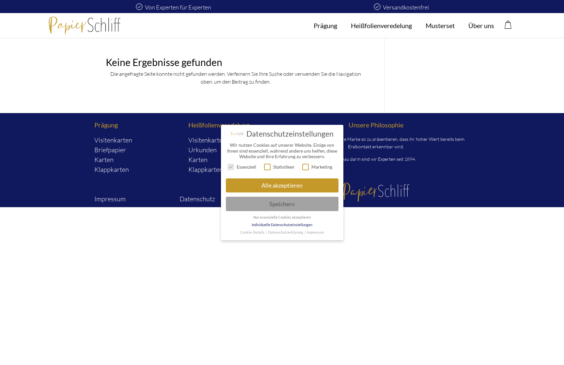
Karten (104, 160)
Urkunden (202, 150)
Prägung (325, 25)
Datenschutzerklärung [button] (286, 232)
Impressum (110, 199)
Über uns (481, 25)
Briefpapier (110, 150)
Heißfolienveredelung (381, 25)
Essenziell (246, 167)
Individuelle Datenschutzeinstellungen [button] (282, 225)
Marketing (321, 167)
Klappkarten (111, 169)
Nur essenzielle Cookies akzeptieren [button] (282, 217)
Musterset (440, 25)
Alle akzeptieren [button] (282, 185)
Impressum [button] (315, 232)
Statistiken (283, 167)
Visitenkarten (113, 140)
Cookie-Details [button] (252, 232)
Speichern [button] (282, 204)
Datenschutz (197, 199)
